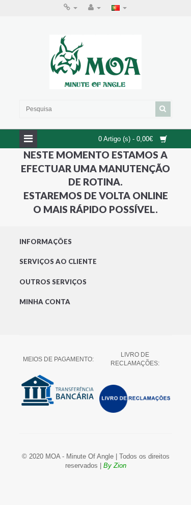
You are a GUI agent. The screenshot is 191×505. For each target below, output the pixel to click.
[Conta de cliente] (94, 7)
